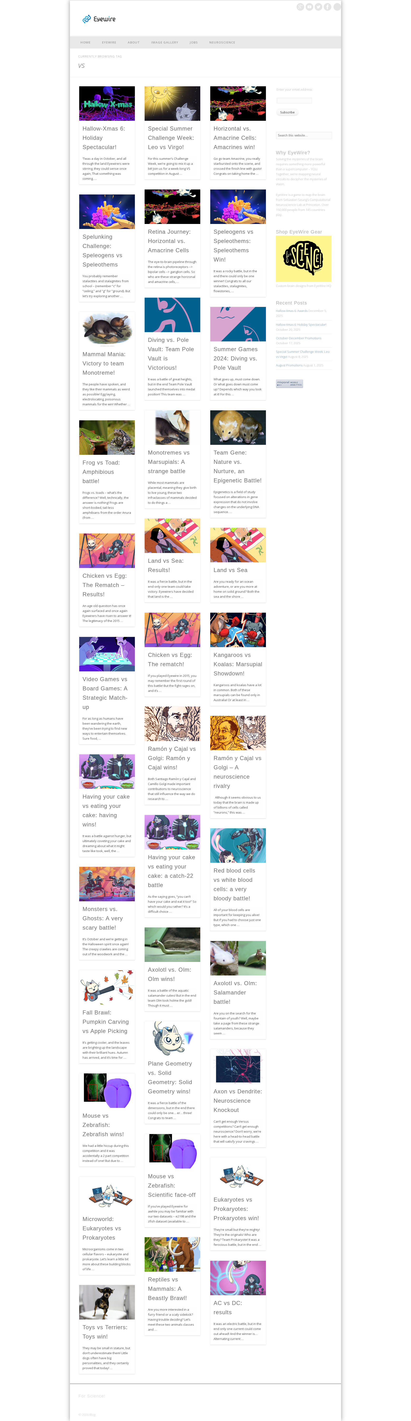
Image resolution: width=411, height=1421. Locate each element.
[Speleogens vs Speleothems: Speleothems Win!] (238, 206)
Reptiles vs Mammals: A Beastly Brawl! (167, 1288)
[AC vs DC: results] (238, 1278)
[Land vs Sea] (238, 545)
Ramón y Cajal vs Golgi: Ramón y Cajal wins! (172, 758)
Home (85, 42)
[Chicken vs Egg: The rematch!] (172, 630)
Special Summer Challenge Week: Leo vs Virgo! (171, 137)
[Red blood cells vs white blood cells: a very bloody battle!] (238, 845)
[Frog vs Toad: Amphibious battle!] (107, 437)
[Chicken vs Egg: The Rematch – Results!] (107, 550)
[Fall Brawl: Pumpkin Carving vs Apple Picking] (107, 987)
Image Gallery (164, 42)
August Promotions (289, 365)
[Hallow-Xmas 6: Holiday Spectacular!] (107, 103)
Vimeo (309, 7)
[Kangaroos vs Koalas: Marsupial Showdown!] (238, 630)
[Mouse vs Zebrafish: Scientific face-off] (172, 1151)
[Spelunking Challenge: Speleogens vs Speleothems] (107, 211)
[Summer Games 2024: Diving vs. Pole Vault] (238, 324)
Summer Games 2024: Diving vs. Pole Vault (236, 358)
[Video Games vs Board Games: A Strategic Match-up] (107, 654)
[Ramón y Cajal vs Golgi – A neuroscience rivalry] (238, 733)
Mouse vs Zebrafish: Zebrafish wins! (103, 1124)
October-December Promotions (298, 338)
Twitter (318, 7)
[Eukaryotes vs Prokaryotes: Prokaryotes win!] (238, 1174)
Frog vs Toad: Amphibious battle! (101, 471)
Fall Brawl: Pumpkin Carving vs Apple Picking (106, 1021)
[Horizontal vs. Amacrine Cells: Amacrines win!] (238, 103)
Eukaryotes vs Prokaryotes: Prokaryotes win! (236, 1208)
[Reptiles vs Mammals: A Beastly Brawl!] (172, 1254)
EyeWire (109, 42)
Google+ (300, 7)
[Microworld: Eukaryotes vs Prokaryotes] (107, 1194)
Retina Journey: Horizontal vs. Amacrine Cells (169, 240)
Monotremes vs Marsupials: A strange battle (169, 461)
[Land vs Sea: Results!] (172, 536)
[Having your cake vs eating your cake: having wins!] (107, 771)
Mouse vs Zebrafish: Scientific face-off (172, 1185)
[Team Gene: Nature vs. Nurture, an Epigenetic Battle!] (238, 427)
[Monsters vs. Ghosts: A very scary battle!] (107, 884)
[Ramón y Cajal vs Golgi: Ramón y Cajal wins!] (172, 724)
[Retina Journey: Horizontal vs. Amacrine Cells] (172, 206)
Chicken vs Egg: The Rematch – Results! (105, 584)
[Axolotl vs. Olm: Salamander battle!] (238, 958)
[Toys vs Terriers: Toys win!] (107, 1302)
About (134, 42)
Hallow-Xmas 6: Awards (292, 311)
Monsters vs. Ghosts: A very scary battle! (103, 918)
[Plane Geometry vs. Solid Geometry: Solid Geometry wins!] (172, 1038)
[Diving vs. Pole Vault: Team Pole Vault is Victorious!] (172, 315)
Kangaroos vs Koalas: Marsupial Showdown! (238, 664)
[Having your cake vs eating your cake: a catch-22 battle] (172, 832)
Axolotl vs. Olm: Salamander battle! (235, 992)
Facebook (327, 7)
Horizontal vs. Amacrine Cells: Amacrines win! (235, 137)
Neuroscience (222, 42)
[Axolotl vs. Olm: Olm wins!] (172, 944)
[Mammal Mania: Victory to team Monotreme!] (107, 329)
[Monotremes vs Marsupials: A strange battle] (172, 427)
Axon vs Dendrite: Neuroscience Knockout (238, 1100)
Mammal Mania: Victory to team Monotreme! (104, 363)
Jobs (194, 42)
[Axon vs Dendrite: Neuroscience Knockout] (238, 1066)
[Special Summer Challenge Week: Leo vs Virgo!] (172, 103)
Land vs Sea (231, 570)
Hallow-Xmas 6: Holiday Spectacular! (301, 324)
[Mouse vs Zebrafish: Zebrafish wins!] (107, 1090)
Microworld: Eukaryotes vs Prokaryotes (102, 1228)
